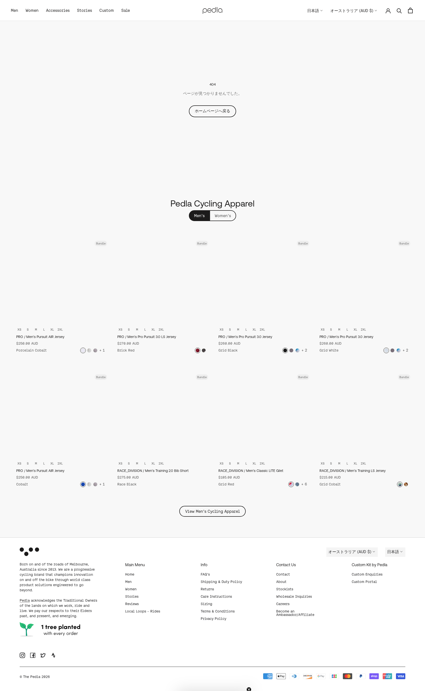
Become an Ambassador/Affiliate (295, 613)
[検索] (399, 10)
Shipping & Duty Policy (221, 581)
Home (129, 574)
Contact (283, 574)
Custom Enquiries (367, 574)
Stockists (284, 589)
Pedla (25, 600)
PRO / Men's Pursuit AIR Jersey (40, 337)
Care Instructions (216, 596)
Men (14, 10)
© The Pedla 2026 (35, 677)
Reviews (132, 604)
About (281, 581)
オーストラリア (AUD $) (351, 10)
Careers (282, 604)
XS (19, 329)
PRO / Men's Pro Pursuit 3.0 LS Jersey (146, 337)
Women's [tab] (223, 215)
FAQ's (205, 574)
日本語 (313, 10)
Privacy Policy (213, 618)
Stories (84, 10)
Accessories (58, 10)
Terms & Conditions (218, 611)
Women (32, 10)
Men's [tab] (199, 215)
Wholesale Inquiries (294, 596)
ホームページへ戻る (212, 111)
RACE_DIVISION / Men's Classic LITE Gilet (250, 471)
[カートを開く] (410, 10)
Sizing (206, 604)
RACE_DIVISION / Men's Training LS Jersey (352, 471)
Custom (106, 10)
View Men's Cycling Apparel (212, 511)
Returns (207, 589)
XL (52, 329)
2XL (60, 329)
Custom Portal (364, 581)
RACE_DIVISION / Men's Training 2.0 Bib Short (153, 471)
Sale (125, 10)
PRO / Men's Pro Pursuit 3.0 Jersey (245, 337)
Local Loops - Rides (142, 611)
